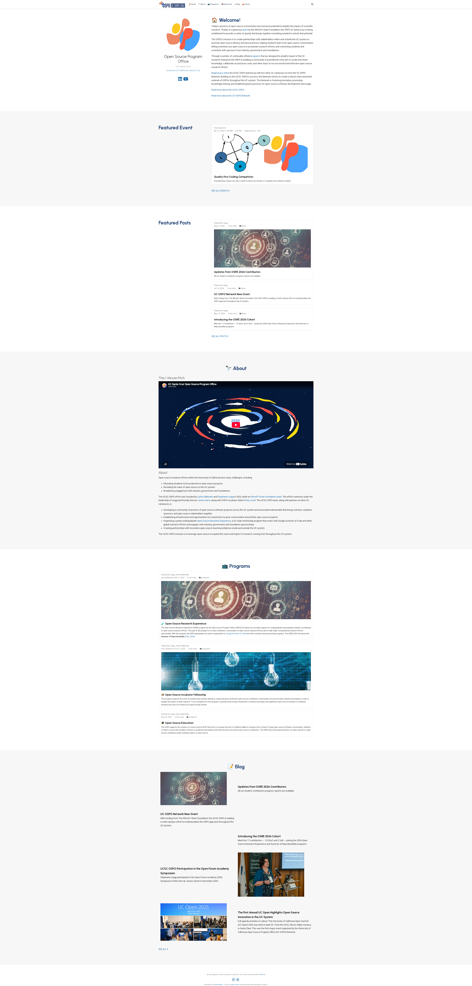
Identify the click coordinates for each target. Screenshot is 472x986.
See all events (219, 190)
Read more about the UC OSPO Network (230, 95)
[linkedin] (180, 80)
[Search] (312, 4)
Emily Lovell (250, 500)
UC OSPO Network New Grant (232, 294)
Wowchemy (219, 985)
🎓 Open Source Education (177, 722)
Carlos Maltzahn (205, 496)
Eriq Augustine (220, 128)
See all (163, 949)
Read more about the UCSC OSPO (227, 89)
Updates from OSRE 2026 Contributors (237, 271)
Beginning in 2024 (220, 73)
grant (245, 29)
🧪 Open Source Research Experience (183, 623)
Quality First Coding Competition (233, 176)
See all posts (219, 336)
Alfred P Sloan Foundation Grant (266, 496)
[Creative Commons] (236, 979)
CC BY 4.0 (261, 974)
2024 (192, 637)
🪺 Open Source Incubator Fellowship (183, 694)
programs (255, 56)
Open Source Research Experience (214, 521)
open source (235, 985)
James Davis (204, 500)
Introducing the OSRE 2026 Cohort (234, 319)
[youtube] (185, 80)
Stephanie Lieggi (221, 223)
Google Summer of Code (236, 634)
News (244, 226)
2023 (187, 637)
